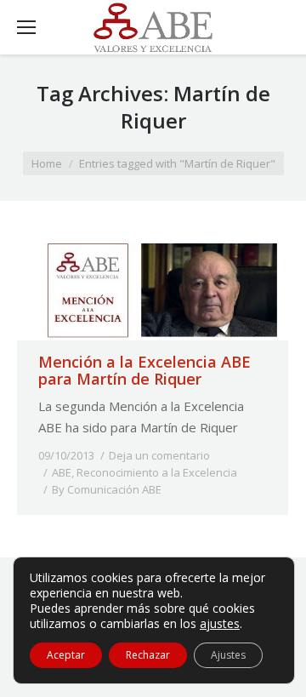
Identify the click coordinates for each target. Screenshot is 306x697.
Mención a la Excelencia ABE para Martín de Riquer (144, 370)
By (107, 489)
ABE (61, 472)
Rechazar (148, 655)
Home (46, 163)
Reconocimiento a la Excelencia (156, 472)
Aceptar (66, 655)
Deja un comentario (159, 455)
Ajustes (228, 655)
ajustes (220, 623)
